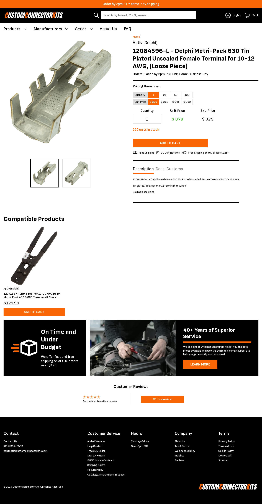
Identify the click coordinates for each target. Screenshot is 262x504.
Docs (160, 168)
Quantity (147, 111)
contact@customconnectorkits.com (25, 451)
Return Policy (95, 470)
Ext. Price (208, 111)
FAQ (127, 28)
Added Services (96, 441)
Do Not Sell (225, 455)
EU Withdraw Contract (100, 460)
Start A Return (96, 455)
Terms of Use (226, 446)
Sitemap (223, 460)
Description (143, 168)
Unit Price (177, 111)
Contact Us (10, 441)
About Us (108, 28)
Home (136, 36)
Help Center (94, 446)
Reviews (179, 460)
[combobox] (148, 15)
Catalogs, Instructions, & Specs (106, 474)
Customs (174, 168)
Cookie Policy (226, 451)
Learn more (200, 364)
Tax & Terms (182, 446)
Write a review (162, 399)
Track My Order (96, 451)
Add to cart (170, 143)
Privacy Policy (226, 441)
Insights (179, 455)
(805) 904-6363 (13, 446)
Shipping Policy (96, 465)
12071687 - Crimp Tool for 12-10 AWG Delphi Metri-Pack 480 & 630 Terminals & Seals (32, 295)
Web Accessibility (185, 451)
